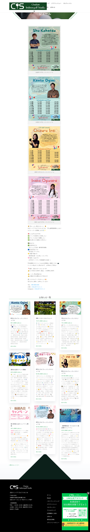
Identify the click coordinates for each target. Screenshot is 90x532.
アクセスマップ (51, 510)
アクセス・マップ (36, 7)
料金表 (33, 3)
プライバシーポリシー (53, 522)
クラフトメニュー (56, 3)
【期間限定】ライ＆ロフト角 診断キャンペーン (70, 427)
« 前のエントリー (14, 465)
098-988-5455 (35, 284)
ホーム (49, 495)
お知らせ (52, 7)
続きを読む (13, 346)
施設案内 (45, 7)
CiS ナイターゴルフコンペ (44, 318)
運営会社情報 (50, 519)
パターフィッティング (43, 3)
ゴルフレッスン (67, 3)
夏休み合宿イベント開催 (18, 369)
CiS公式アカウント (37, 287)
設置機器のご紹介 (52, 513)
